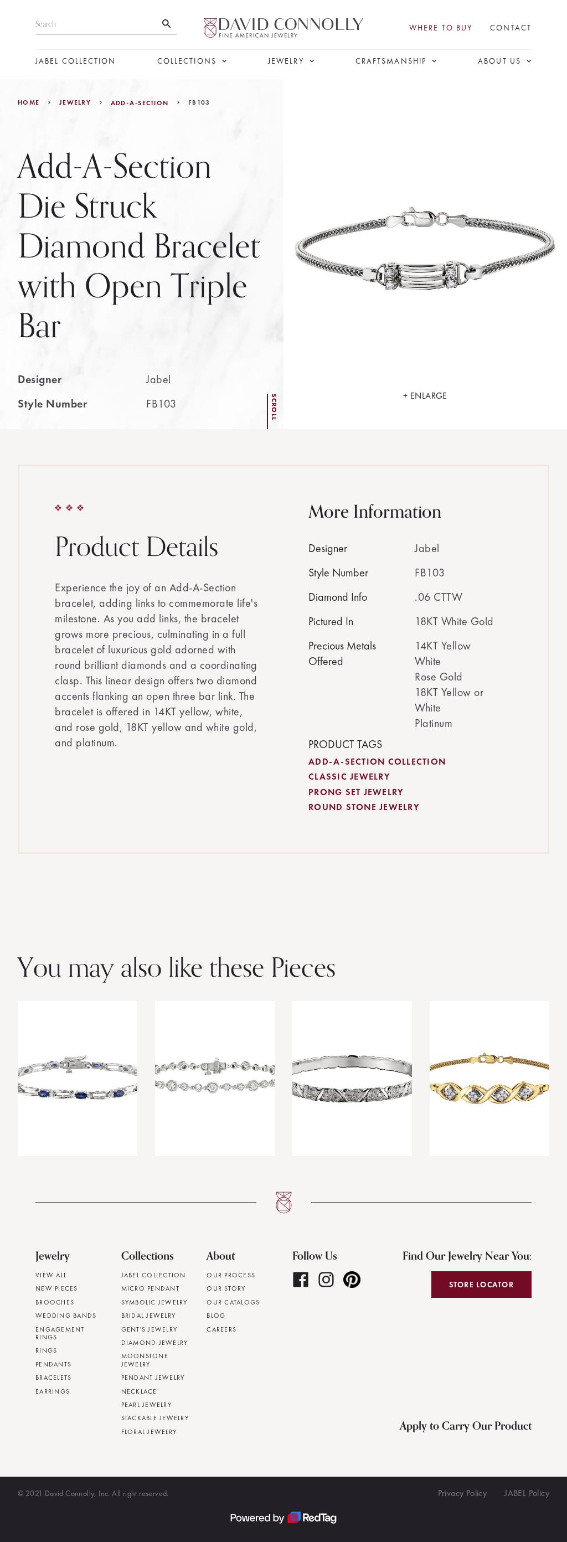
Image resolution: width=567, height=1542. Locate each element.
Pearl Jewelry (146, 1405)
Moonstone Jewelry (144, 1360)
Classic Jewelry (349, 776)
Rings (46, 1350)
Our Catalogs (233, 1302)
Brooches (54, 1302)
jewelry (75, 102)
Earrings (52, 1391)
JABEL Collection (75, 61)
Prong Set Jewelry (355, 792)
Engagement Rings (60, 1334)
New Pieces (56, 1288)
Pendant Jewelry (153, 1377)
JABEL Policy (526, 1493)
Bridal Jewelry (148, 1315)
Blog (216, 1315)
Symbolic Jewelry (154, 1302)
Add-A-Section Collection (377, 761)
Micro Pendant (150, 1288)
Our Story (226, 1288)
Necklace (139, 1391)
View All (50, 1275)
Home (28, 102)
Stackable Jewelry (155, 1418)
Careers (221, 1329)
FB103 (199, 102)
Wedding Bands (65, 1315)
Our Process (231, 1275)
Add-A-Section (139, 103)
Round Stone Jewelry (363, 807)
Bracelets (53, 1377)
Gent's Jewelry (149, 1329)
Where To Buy (440, 28)
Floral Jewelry (149, 1432)
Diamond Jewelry (154, 1343)
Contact (511, 28)
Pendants (53, 1364)
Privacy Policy (462, 1493)
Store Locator (481, 1285)
